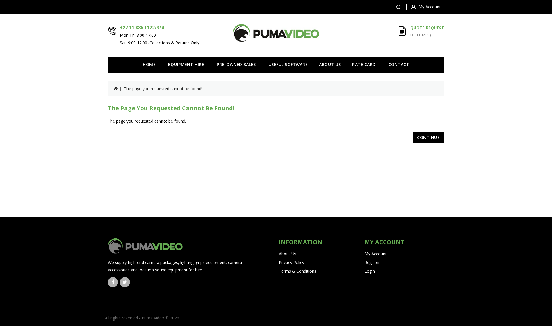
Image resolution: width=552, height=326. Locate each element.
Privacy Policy (291, 262)
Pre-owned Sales (236, 64)
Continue (428, 137)
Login (370, 271)
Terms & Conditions (297, 271)
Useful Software (288, 64)
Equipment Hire (186, 64)
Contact (398, 64)
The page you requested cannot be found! (163, 88)
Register (372, 262)
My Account (376, 253)
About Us (330, 64)
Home (149, 64)
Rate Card (364, 64)
